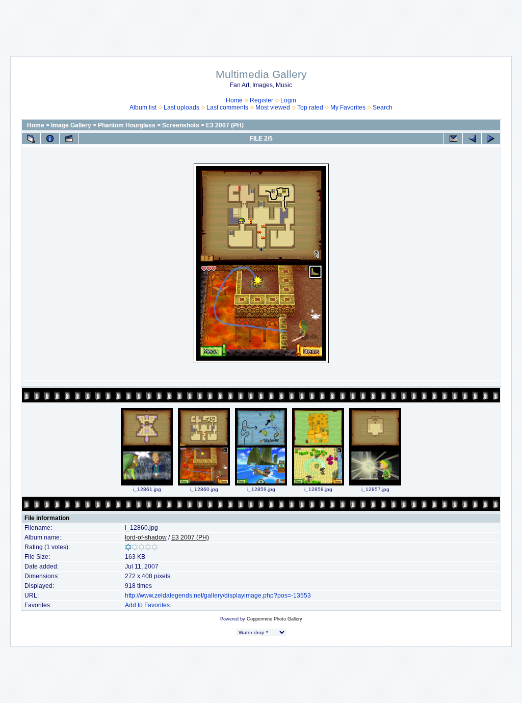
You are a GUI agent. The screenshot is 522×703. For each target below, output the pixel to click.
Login (288, 100)
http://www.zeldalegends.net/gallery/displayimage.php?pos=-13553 (218, 595)
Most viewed (272, 107)
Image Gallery (71, 125)
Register (261, 100)
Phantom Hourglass (126, 125)
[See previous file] (472, 138)
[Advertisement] (261, 23)
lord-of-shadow (146, 537)
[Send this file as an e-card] (453, 138)
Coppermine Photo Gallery (274, 618)
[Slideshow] (69, 138)
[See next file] (491, 138)
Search (383, 107)
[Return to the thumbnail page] (31, 138)
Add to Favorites (147, 605)
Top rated (310, 107)
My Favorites (348, 107)
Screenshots (180, 125)
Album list (142, 107)
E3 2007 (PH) (225, 125)
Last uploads (181, 107)
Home (234, 100)
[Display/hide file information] (50, 138)
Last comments (227, 107)
